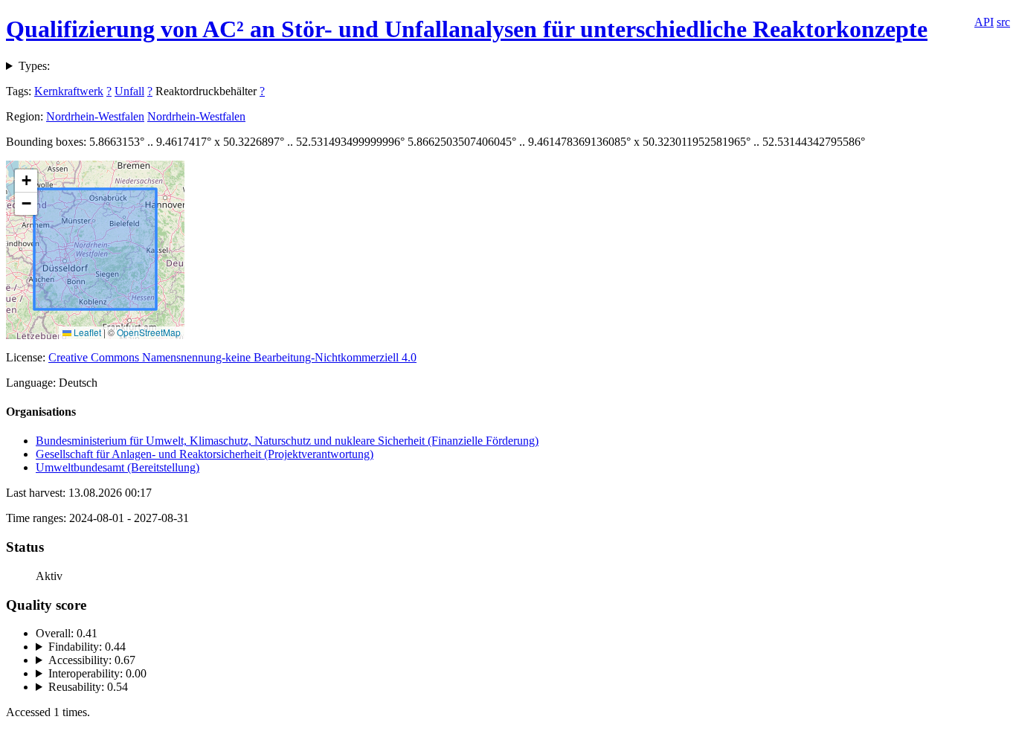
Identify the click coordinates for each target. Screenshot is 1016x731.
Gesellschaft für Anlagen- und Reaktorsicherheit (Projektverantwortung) (204, 454)
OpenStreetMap (149, 332)
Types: (34, 65)
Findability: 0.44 (87, 646)
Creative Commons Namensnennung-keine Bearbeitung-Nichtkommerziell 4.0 (232, 357)
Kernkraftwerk (68, 91)
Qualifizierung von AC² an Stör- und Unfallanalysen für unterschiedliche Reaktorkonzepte (466, 29)
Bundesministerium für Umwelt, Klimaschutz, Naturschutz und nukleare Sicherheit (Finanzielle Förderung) (287, 440)
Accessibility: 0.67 (91, 660)
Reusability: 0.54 (88, 686)
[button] (26, 181)
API (984, 22)
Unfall (129, 91)
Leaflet (86, 332)
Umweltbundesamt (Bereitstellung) (117, 467)
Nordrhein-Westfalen (95, 116)
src (1003, 22)
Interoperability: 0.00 (97, 673)
